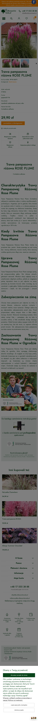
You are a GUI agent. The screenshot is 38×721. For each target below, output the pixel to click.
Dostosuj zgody (19, 710)
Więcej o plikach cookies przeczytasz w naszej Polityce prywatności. (17, 699)
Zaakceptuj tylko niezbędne (19, 705)
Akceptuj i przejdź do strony (19, 675)
